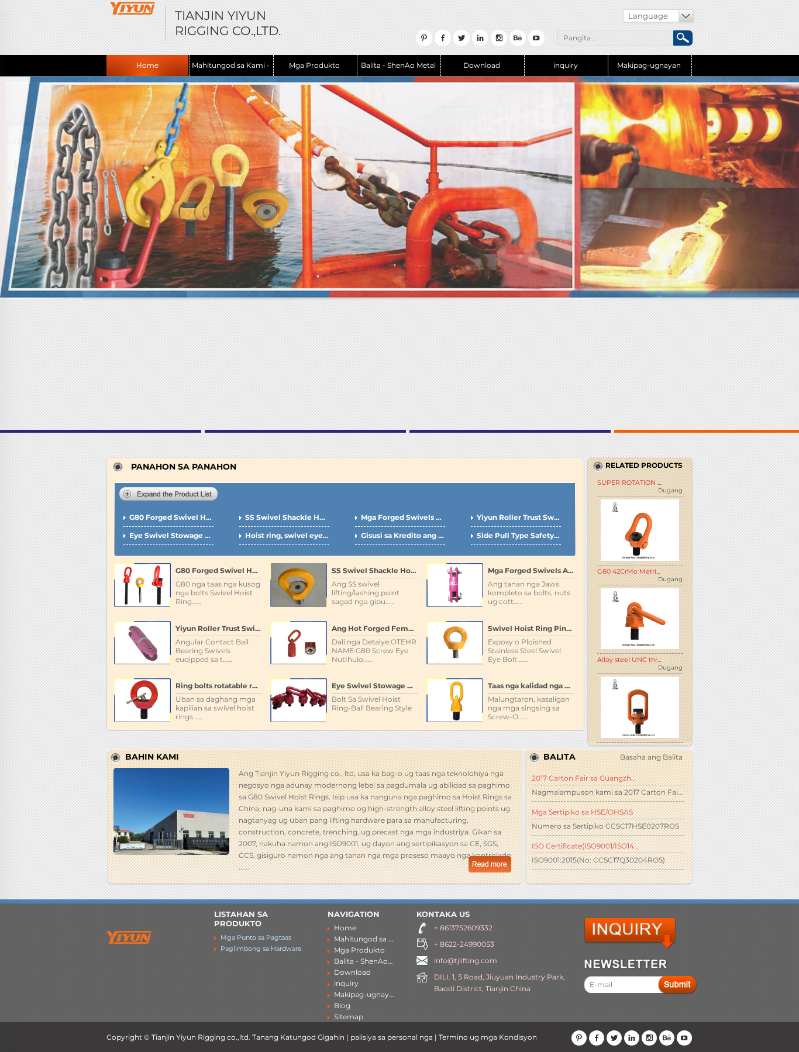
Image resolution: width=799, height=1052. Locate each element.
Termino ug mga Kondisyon (488, 1037)
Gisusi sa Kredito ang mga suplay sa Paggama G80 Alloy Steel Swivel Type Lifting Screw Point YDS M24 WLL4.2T (403, 535)
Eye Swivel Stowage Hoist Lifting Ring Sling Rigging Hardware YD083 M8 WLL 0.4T (171, 535)
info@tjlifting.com (465, 960)
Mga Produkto (314, 65)
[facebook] (596, 1038)
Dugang (670, 490)
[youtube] (684, 1038)
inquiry (565, 65)
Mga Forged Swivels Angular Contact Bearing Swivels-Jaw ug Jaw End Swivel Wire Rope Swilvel (403, 517)
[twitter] (614, 1038)
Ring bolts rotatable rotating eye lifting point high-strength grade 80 (218, 685)
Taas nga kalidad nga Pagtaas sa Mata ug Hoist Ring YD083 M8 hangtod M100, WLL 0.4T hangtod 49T (531, 685)
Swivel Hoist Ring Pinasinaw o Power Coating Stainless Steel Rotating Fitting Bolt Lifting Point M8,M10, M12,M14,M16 (531, 628)
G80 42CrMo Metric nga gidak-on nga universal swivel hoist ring (629, 571)
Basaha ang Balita (651, 757)
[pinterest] (579, 1038)
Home (147, 65)
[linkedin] (631, 1038)
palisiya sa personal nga (391, 1037)
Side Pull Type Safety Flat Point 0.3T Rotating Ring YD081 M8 (519, 535)
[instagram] (649, 1038)
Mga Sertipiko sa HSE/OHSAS (582, 812)
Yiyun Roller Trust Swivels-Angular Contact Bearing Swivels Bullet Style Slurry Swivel (519, 517)
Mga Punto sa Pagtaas (256, 937)
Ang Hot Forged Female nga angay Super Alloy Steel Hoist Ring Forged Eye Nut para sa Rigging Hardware (375, 628)
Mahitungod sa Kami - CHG (231, 68)
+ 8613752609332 (463, 927)
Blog (342, 1005)
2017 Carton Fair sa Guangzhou (585, 778)
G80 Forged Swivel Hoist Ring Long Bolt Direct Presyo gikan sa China (171, 517)
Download (481, 65)
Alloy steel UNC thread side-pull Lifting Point (629, 660)
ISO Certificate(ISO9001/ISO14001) (585, 845)
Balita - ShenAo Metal (398, 65)
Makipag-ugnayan (649, 65)
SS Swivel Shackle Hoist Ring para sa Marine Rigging (287, 517)
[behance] (666, 1038)
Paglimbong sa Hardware (261, 948)
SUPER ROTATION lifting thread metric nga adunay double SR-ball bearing (629, 482)
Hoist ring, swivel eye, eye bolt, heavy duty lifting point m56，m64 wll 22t (287, 535)
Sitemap (348, 1016)
